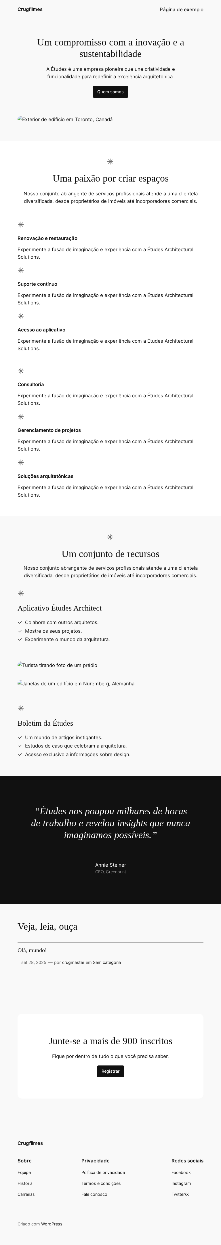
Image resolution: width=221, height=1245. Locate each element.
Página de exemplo (181, 9)
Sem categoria (107, 962)
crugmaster (73, 962)
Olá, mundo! (32, 950)
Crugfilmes (30, 9)
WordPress (51, 1223)
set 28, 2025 (33, 962)
